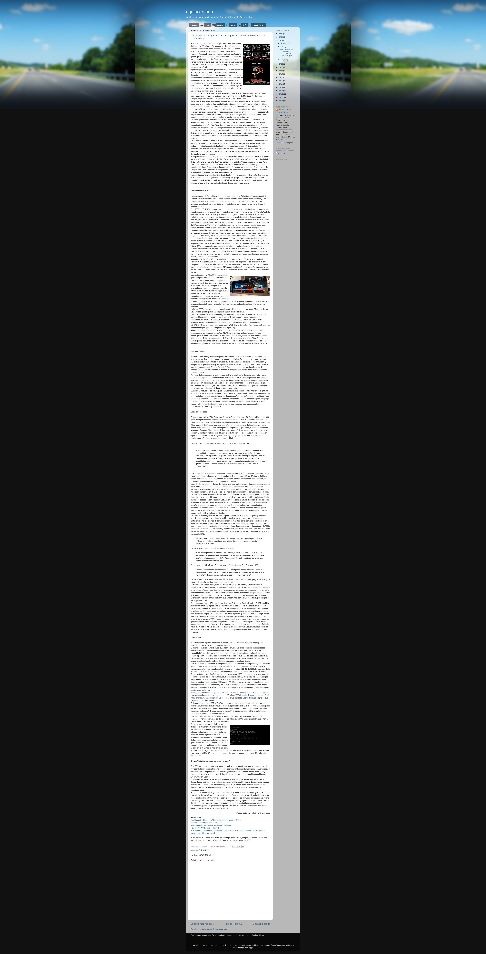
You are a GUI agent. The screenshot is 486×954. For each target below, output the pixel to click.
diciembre (285, 43)
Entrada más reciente (202, 923)
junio (283, 47)
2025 (281, 34)
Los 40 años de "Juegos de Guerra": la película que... (286, 53)
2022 (281, 64)
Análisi (220, 25)
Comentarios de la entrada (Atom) (215, 929)
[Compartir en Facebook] (240, 846)
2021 (281, 67)
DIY (244, 25)
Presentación (258, 25)
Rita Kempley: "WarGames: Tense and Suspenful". (211, 825)
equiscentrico (199, 11)
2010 (281, 101)
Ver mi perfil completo (284, 143)
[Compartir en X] (238, 846)
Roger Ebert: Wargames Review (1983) (207, 823)
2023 (281, 40)
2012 (281, 94)
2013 (281, 91)
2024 (281, 37)
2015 (281, 84)
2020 (281, 71)
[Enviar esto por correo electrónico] (233, 846)
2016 (281, 81)
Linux (233, 25)
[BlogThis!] (235, 846)
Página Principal (233, 923)
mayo (283, 60)
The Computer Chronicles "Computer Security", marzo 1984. (216, 820)
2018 (281, 74)
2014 (281, 87)
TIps (207, 25)
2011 (281, 97)
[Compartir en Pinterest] (242, 846)
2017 (281, 77)
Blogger (250, 948)
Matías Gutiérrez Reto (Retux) (285, 111)
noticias (194, 25)
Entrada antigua (261, 923)
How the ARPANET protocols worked (206, 828)
